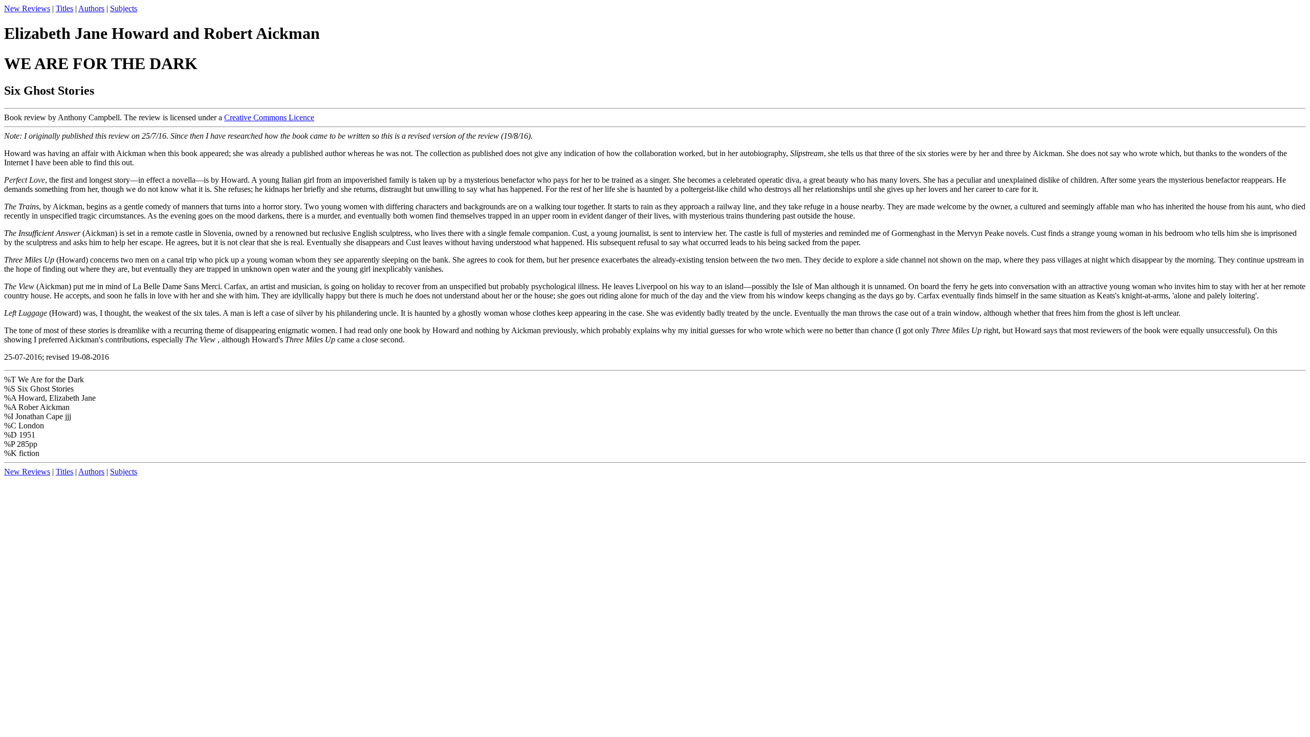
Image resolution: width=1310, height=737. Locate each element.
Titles (64, 8)
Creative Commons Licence (269, 117)
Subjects (123, 8)
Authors (91, 8)
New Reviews (27, 8)
